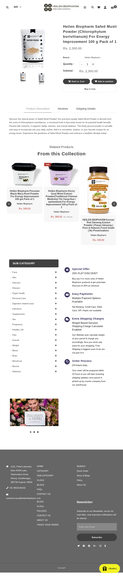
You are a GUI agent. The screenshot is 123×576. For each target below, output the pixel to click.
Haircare (16, 282)
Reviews (63, 108)
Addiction (16, 371)
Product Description (38, 108)
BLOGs (40, 501)
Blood (15, 350)
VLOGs (40, 506)
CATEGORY (42, 471)
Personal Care (19, 298)
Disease (16, 288)
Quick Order (82, 471)
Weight (15, 345)
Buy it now (89, 89)
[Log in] (105, 7)
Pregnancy (17, 324)
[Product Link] (27, 165)
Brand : (66, 57)
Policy (79, 480)
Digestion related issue (23, 303)
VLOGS (40, 480)
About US (81, 485)
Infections (16, 309)
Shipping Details (86, 108)
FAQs (39, 489)
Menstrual (17, 361)
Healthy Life (18, 329)
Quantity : (68, 64)
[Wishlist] (99, 7)
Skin (14, 277)
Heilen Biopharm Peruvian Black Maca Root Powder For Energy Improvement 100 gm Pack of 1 (25, 195)
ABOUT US (42, 520)
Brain (14, 356)
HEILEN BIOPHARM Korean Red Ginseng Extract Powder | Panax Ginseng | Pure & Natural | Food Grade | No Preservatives (98, 225)
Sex (14, 319)
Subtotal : (68, 70)
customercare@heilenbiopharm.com (23, 498)
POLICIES (41, 511)
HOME (40, 466)
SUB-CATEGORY (45, 475)
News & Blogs (83, 475)
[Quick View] (22, 165)
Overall (15, 340)
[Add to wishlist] (33, 165)
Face (14, 272)
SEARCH (81, 466)
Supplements (18, 314)
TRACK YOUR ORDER (48, 525)
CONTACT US (43, 494)
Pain (14, 335)
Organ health (18, 293)
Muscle (15, 366)
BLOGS (40, 485)
